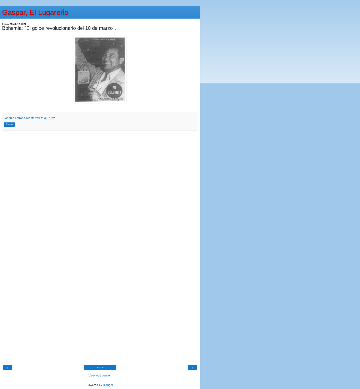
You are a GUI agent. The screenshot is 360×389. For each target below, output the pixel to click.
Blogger (108, 384)
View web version (100, 375)
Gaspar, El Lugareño (35, 12)
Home (100, 367)
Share (9, 124)
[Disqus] (100, 189)
